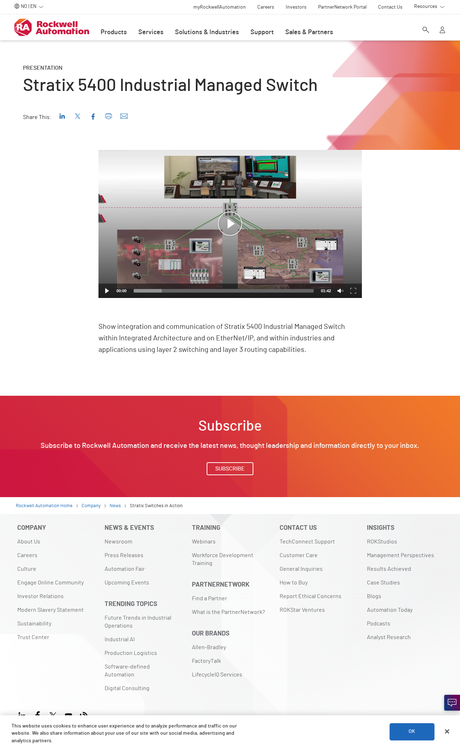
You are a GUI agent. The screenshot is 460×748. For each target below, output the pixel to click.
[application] (230, 224)
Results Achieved (389, 569)
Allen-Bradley (209, 647)
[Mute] (340, 291)
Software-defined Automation (127, 671)
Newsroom (118, 542)
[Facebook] (37, 715)
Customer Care (299, 555)
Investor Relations (40, 596)
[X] (53, 715)
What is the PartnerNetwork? (228, 612)
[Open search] (426, 30)
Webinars (204, 542)
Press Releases (124, 555)
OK (412, 731)
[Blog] (84, 715)
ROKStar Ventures (302, 610)
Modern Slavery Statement (50, 610)
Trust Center (33, 637)
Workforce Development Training (222, 559)
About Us (28, 542)
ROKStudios (382, 542)
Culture (26, 569)
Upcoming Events (127, 583)
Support (262, 32)
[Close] (447, 731)
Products (114, 32)
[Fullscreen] (353, 291)
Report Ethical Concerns (310, 596)
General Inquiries (301, 569)
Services (151, 32)
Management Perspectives (400, 555)
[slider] (224, 291)
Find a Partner (209, 598)
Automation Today (390, 610)
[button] (230, 224)
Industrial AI (120, 639)
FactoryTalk (206, 661)
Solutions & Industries (207, 32)
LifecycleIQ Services (217, 675)
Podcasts (378, 624)
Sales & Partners (309, 32)
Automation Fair (125, 569)
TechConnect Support (307, 542)
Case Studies (383, 583)
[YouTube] (68, 715)
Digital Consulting (127, 688)
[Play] (107, 291)
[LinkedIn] (23, 715)
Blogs (374, 596)
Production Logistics (131, 653)
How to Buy (294, 583)
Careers (27, 555)
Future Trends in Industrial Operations (138, 622)
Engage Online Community (50, 583)
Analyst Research (389, 637)
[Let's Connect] (452, 703)
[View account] (442, 30)
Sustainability (34, 624)
